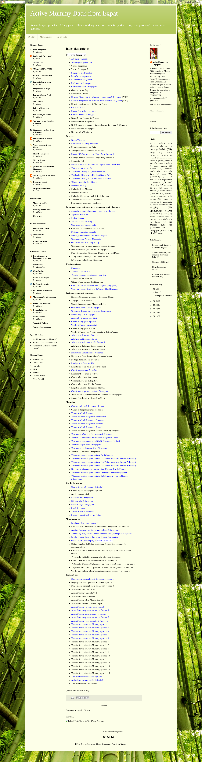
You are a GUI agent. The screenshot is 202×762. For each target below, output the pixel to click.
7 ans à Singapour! (79, 69)
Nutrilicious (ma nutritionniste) (45, 339)
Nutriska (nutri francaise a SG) (45, 342)
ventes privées (162, 219)
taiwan (152, 216)
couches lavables (165, 158)
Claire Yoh (37, 216)
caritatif (156, 155)
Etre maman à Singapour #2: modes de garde (162, 246)
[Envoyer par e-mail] (77, 697)
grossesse (153, 176)
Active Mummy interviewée (83, 596)
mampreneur (166, 190)
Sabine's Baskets (39, 375)
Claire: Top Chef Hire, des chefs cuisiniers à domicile (94, 560)
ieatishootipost (39, 316)
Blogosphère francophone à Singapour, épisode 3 (92, 585)
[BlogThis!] (79, 697)
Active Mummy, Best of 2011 (84, 589)
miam (157, 193)
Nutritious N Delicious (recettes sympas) (45, 346)
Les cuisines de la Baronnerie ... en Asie (42, 256)
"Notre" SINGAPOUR (42, 69)
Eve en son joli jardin (42, 114)
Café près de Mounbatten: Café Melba (87, 228)
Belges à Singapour (41, 108)
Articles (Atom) (83, 710)
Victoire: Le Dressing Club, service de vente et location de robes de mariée (103, 563)
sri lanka (158, 214)
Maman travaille (40, 203)
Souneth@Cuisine (40, 323)
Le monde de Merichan (42, 75)
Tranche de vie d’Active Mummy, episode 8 (90, 648)
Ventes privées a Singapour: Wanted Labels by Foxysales (95, 430)
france (163, 173)
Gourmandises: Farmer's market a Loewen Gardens (93, 245)
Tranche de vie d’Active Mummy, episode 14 (90, 669)
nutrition (162, 196)
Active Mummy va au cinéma (84, 683)
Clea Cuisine (38, 271)
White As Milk (38, 379)
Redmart (36, 372)
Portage (165, 199)
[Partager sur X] (82, 697)
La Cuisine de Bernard (42, 290)
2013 (155, 308)
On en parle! (62, 36)
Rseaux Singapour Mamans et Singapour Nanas (92, 296)
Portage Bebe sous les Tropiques (85, 359)
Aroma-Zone (38, 359)
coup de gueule (157, 160)
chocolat (153, 158)
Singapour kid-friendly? (81, 300)
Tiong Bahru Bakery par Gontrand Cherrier (89, 256)
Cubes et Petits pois (41, 277)
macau (166, 188)
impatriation (167, 179)
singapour (156, 210)
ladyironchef (38, 264)
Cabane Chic (37, 362)
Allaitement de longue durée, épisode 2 (88, 345)
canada (169, 152)
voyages (155, 230)
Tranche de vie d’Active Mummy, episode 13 (90, 666)
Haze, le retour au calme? (159, 268)
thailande (160, 216)
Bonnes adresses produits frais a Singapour (89, 249)
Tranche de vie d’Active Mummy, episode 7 (90, 645)
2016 (155, 289)
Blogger (124, 744)
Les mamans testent (41, 228)
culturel (153, 168)
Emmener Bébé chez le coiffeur (84, 373)
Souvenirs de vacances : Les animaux (87, 199)
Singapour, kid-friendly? (161, 262)
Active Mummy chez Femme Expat (86, 603)
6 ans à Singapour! (79, 65)
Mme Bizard (38, 101)
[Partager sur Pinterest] (87, 697)
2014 (155, 305)
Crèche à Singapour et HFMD (84, 328)
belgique (152, 152)
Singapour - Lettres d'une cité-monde (44, 130)
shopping (154, 207)
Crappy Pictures (40, 241)
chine (166, 155)
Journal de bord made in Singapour (43, 167)
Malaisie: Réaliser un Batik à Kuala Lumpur (90, 196)
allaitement (154, 146)
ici (128, 526)
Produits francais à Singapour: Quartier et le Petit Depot (95, 252)
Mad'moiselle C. (40, 234)
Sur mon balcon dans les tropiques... (43, 122)
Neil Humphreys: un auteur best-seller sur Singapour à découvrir (99, 125)
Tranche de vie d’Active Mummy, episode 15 (90, 673)
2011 (155, 316)
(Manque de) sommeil (163, 295)
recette (155, 204)
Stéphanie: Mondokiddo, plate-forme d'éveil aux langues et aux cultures (102, 567)
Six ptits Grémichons (42, 188)
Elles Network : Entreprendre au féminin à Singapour (94, 526)
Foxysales (36, 366)
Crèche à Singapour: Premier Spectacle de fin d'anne (94, 331)
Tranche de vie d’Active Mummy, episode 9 (90, 652)
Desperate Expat (40, 181)
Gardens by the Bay (79, 90)
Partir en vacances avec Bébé (83, 147)
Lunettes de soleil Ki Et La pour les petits (88, 366)
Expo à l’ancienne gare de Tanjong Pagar (89, 104)
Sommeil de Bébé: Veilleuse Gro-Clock (88, 398)
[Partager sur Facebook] (85, 697)
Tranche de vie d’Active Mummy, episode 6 (90, 641)
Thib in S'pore (39, 160)
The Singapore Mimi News (44, 175)
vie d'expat (155, 222)
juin (157, 292)
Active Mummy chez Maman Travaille (87, 599)
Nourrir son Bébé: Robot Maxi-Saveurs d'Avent (91, 356)
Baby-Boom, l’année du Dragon (85, 118)
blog (160, 152)
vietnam (169, 228)
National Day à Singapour (82, 121)
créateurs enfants (165, 163)
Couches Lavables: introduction (85, 377)
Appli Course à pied (80, 494)
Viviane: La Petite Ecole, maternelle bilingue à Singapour (96, 556)
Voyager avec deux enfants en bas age (87, 150)
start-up (166, 214)
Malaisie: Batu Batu (79, 192)
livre (155, 187)
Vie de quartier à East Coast (42, 146)
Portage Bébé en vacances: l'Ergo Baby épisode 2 (92, 157)
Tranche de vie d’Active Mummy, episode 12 (90, 662)
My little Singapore (41, 153)
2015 (155, 301)
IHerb (35, 369)
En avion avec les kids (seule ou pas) (161, 275)
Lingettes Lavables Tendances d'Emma (88, 387)
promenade (167, 201)
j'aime (157, 185)
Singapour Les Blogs (41, 88)
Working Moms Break (42, 209)
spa (151, 214)
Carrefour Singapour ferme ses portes (87, 409)
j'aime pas (168, 185)
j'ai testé (168, 182)
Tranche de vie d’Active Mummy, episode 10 (90, 655)
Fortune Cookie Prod (42, 95)
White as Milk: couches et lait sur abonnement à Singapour (96, 394)
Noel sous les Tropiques (81, 132)
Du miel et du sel (40, 310)
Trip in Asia (38, 62)
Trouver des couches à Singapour (85, 451)
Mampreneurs (46, 36)
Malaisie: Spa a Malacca (81, 189)
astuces (152, 150)
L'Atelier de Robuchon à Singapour (86, 259)
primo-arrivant (154, 202)
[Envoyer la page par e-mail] (72, 697)
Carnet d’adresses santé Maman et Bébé (88, 303)
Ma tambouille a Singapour (44, 297)
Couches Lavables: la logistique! (85, 380)
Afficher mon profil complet (161, 104)
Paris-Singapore (39, 49)
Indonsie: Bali (77, 161)
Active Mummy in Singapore (160, 63)
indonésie (156, 182)
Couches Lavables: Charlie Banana (86, 384)
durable (164, 171)
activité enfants (157, 143)
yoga (159, 233)
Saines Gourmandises (42, 303)
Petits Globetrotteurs (42, 82)
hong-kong (164, 177)
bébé (162, 149)
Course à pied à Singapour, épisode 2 (87, 490)
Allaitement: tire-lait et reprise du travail (88, 349)
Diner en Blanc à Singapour (83, 128)
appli (166, 146)
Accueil (104, 705)
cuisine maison (160, 165)
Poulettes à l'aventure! (42, 56)
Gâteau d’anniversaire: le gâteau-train (87, 281)
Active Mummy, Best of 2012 (84, 592)
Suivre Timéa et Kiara (42, 138)
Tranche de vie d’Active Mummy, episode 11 (90, 659)
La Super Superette (41, 284)
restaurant (165, 204)
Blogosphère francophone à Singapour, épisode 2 (92, 582)
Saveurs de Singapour (42, 327)
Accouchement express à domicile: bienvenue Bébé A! (161, 254)
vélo (151, 219)
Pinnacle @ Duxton (79, 93)
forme (152, 174)
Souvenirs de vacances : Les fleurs (86, 202)
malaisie (153, 190)
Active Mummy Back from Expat (74, 13)
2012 (155, 312)
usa (168, 216)
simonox (107, 744)
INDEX (31, 36)
